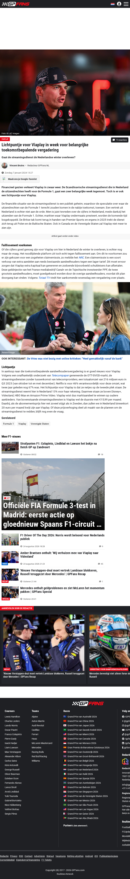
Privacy (13, 856)
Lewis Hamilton (12, 716)
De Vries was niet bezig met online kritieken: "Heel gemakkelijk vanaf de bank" (74, 358)
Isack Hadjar (11, 743)
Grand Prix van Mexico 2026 (81, 800)
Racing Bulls (38, 752)
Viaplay (5, 139)
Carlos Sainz (11, 761)
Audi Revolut (38, 725)
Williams (36, 761)
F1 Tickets (47, 860)
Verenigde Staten (40, 423)
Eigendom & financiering (28, 860)
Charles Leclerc (12, 721)
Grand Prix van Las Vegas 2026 (83, 809)
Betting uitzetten (75, 856)
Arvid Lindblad (12, 791)
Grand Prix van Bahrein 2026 (82, 787)
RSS (21, 856)
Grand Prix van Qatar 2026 (81, 813)
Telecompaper (60, 375)
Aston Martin (38, 721)
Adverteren (39, 856)
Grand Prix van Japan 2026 (81, 725)
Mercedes (36, 747)
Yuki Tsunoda (11, 796)
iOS (96, 856)
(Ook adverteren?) (80, 826)
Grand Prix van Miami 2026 (81, 734)
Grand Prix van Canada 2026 (82, 738)
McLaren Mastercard (42, 743)
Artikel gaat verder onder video (65, 236)
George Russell (12, 769)
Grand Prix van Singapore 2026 (83, 791)
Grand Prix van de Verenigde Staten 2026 (88, 796)
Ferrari (35, 734)
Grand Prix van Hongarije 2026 (83, 765)
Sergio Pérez (11, 813)
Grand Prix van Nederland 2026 (83, 769)
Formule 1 (8, 423)
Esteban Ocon (12, 778)
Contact (28, 856)
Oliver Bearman (12, 774)
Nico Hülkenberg (13, 805)
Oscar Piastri (11, 730)
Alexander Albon (13, 756)
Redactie (4, 856)
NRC (81, 257)
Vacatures (60, 856)
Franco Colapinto (13, 734)
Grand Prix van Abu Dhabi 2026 (83, 818)
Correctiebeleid (7, 860)
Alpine (35, 716)
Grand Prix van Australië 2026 (82, 716)
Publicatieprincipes (108, 856)
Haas (34, 738)
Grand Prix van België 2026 (81, 761)
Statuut (50, 856)
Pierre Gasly (10, 738)
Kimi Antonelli (11, 765)
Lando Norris (11, 725)
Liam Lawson (11, 747)
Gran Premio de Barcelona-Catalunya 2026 (89, 747)
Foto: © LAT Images (10, 133)
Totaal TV (44, 277)
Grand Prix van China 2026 (81, 721)
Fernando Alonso (13, 783)
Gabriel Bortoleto (13, 800)
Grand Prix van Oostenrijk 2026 (83, 752)
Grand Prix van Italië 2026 (80, 774)
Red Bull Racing (39, 756)
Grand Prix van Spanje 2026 (81, 778)
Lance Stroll (10, 787)
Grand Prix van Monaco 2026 (82, 743)
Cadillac (35, 730)
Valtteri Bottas (12, 809)
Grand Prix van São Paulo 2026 (83, 805)
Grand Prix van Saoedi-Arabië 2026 (85, 730)
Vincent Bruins (17, 165)
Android (89, 856)
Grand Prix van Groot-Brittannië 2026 (86, 756)
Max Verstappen (13, 752)
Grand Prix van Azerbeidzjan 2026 (84, 783)
